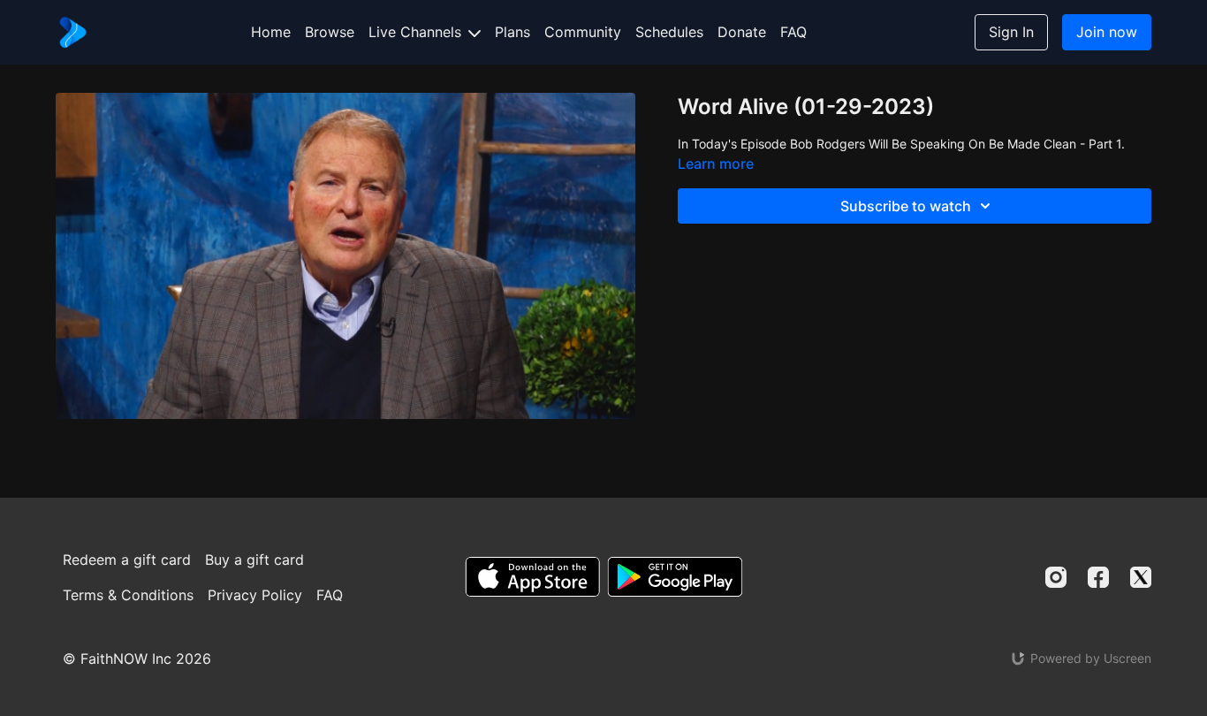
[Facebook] (1098, 577)
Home (271, 32)
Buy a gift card (254, 559)
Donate (741, 32)
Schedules (669, 32)
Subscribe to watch (905, 206)
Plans (512, 32)
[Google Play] (675, 577)
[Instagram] (1056, 577)
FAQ (793, 32)
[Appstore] (532, 577)
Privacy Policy (255, 595)
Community (582, 32)
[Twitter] (1140, 577)
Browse (329, 32)
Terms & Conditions (128, 595)
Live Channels (417, 32)
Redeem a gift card (127, 559)
